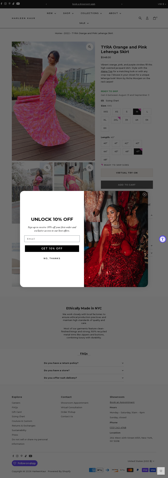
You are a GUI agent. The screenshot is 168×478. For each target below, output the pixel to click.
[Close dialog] (144, 194)
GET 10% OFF (52, 248)
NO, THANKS (52, 258)
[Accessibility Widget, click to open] (162, 239)
